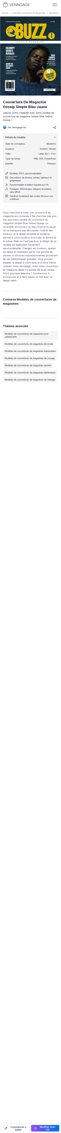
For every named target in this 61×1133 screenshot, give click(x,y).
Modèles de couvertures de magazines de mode (29, 344)
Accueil (5, 13)
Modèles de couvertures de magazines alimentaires (30, 372)
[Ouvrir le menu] (55, 4)
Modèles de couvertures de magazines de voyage (30, 358)
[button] (16, 1128)
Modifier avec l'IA (47, 1128)
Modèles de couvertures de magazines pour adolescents (27, 335)
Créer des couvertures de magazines (28, 13)
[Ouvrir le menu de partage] (55, 127)
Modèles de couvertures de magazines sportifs (28, 365)
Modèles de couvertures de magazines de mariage (30, 379)
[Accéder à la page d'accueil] (16, 4)
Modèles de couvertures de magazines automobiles (30, 351)
